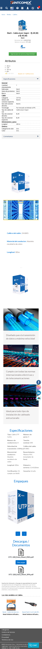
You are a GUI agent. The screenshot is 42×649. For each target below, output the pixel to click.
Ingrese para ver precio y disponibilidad (23, 54)
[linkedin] (38, 393)
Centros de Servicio (8, 632)
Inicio (3, 14)
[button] (21, 79)
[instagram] (38, 387)
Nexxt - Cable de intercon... (11, 612)
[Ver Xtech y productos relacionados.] (22, 47)
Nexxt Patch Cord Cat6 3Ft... (31, 612)
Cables (15, 14)
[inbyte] (38, 398)
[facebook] (38, 382)
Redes (9, 14)
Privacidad (5, 637)
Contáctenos (6, 635)
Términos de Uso (7, 640)
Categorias (5, 630)
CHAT (35, 645)
